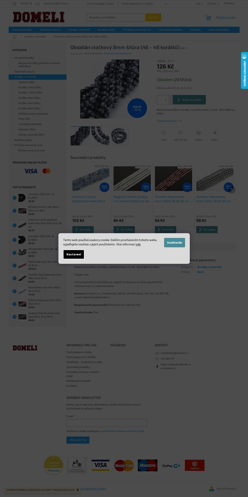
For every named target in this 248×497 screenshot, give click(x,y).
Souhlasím (174, 242)
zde (138, 244)
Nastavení (73, 254)
